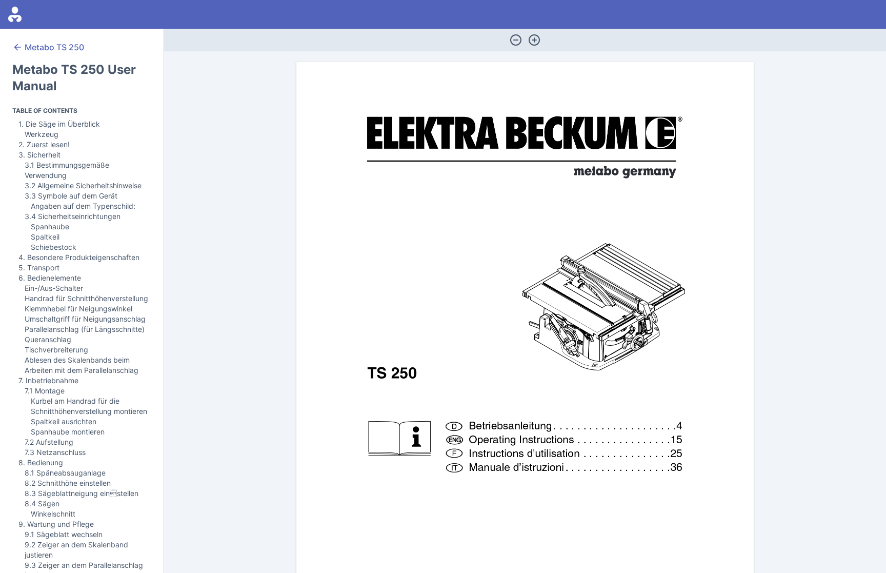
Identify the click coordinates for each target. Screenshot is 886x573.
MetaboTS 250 (54, 47)
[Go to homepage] (15, 14)
